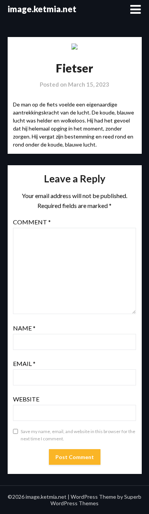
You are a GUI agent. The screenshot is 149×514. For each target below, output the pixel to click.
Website (26, 399)
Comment (32, 222)
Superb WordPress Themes (95, 499)
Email (24, 363)
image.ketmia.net (42, 9)
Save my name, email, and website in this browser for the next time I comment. (78, 435)
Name (24, 328)
